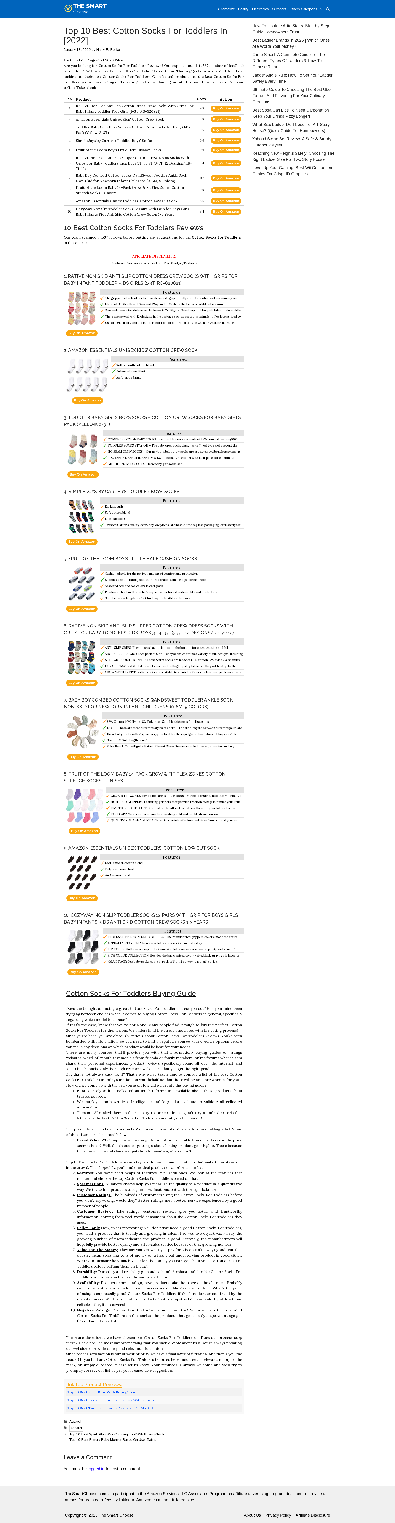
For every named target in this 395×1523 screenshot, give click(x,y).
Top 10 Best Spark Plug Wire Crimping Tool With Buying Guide (116, 1434)
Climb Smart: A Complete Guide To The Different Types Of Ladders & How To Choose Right (288, 60)
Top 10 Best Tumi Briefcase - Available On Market (110, 1408)
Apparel (75, 1421)
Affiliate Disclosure (313, 1515)
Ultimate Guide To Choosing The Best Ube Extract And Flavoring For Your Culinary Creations (291, 95)
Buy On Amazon (226, 108)
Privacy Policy (278, 1515)
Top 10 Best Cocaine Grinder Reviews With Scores (111, 1400)
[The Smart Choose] (85, 9)
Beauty (243, 9)
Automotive (226, 9)
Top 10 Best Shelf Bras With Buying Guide (103, 1392)
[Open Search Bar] (328, 9)
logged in (96, 1469)
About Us (252, 1515)
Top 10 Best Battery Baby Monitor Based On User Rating (112, 1439)
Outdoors (279, 9)
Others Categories (303, 9)
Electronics (260, 9)
